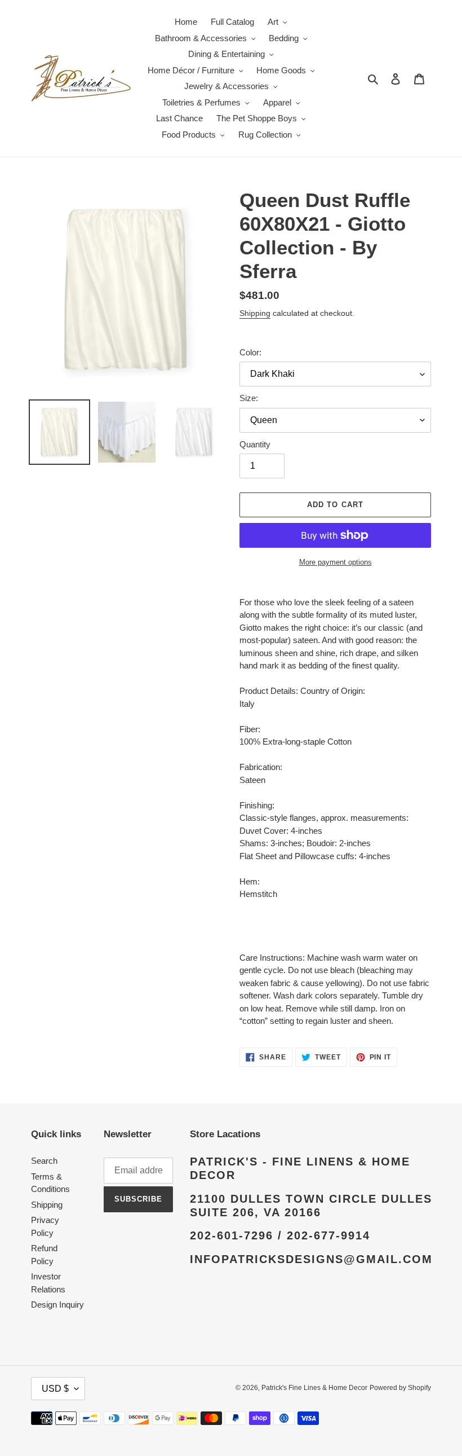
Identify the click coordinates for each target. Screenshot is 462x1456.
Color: (250, 352)
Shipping (254, 313)
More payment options (335, 562)
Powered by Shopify (400, 1388)
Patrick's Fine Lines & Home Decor (314, 1388)
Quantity (254, 444)
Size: (248, 398)
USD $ (55, 1388)
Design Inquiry (57, 1304)
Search (44, 1160)
